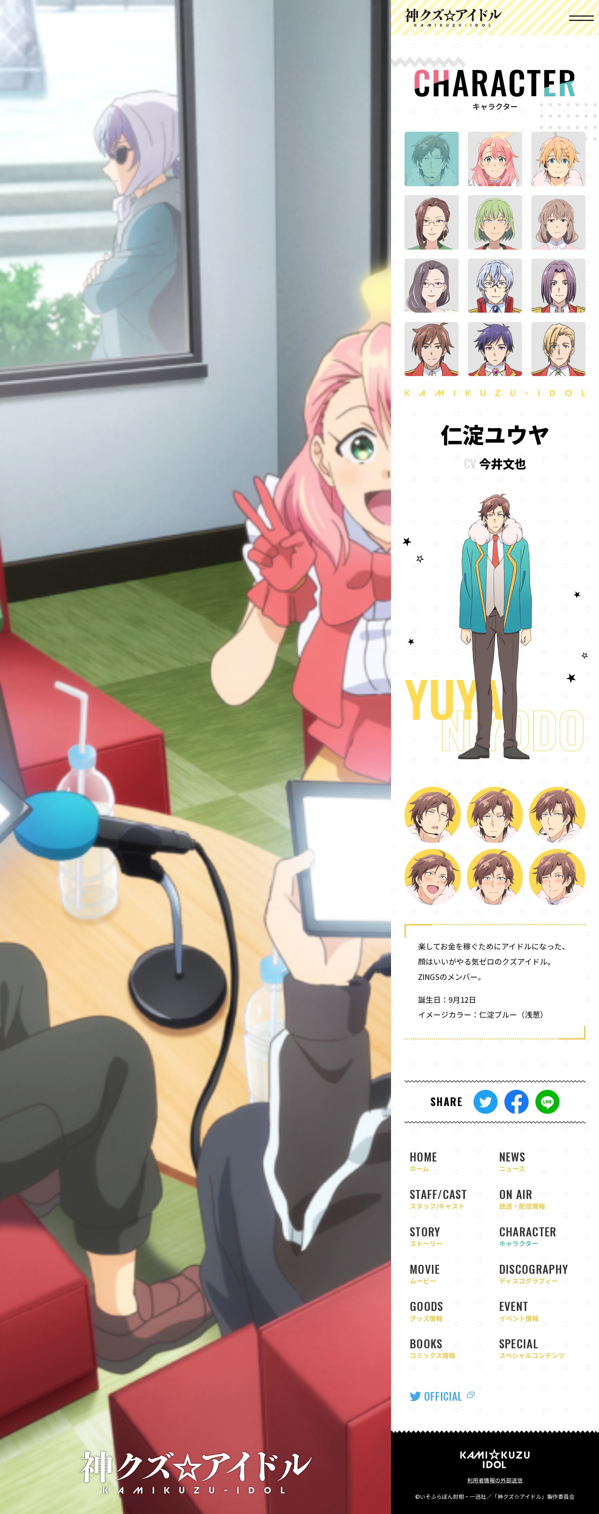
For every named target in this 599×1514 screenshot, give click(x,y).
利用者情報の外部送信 (495, 1480)
